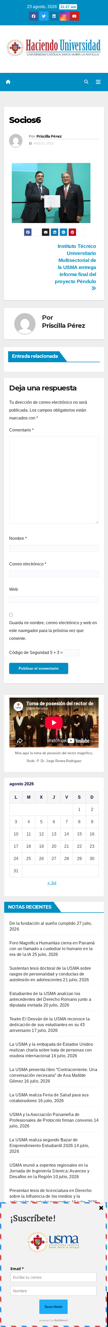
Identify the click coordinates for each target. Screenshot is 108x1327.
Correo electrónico (27, 564)
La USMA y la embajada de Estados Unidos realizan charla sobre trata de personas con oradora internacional (51, 1050)
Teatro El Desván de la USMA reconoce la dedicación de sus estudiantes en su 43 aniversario (49, 1025)
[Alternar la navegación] (98, 82)
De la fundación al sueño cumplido (42, 923)
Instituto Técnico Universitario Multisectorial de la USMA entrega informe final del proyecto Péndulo (75, 263)
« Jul (51, 883)
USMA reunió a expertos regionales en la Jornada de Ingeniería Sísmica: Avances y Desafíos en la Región (49, 1171)
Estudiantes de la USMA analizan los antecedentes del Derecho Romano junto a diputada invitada (50, 999)
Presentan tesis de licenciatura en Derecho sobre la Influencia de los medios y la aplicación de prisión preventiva (50, 1196)
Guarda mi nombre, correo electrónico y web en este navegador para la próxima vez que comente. (53, 631)
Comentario (21, 430)
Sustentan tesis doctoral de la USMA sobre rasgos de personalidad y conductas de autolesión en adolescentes (50, 974)
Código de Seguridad (29, 652)
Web (13, 589)
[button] (86, 82)
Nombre (18, 538)
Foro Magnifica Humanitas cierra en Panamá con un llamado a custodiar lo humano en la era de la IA (52, 949)
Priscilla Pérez (49, 136)
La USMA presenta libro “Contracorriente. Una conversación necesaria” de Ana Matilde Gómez (53, 1075)
